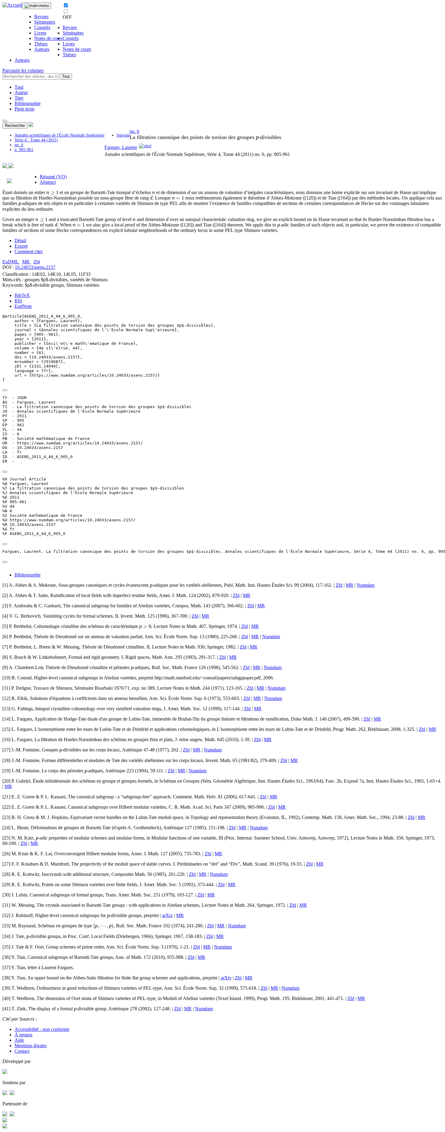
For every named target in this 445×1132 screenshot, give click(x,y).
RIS (18, 300)
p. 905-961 (24, 149)
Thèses (41, 43)
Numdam (365, 585)
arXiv (167, 915)
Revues (41, 16)
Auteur (21, 92)
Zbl (36, 261)
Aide (19, 1040)
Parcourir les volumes (23, 70)
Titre (19, 98)
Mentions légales (31, 1045)
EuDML (11, 261)
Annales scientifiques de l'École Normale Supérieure (59, 135)
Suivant (123, 135)
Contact (22, 1051)
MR (26, 261)
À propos (23, 1034)
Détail (20, 240)
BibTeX (22, 295)
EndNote (23, 306)
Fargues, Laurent (120, 147)
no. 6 (19, 145)
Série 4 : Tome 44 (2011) (36, 140)
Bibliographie (28, 103)
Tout (66, 76)
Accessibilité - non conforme (42, 1029)
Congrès (42, 27)
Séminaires (44, 22)
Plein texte (25, 108)
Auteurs (41, 49)
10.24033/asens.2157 (35, 267)
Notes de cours (48, 38)
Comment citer (29, 251)
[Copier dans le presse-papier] (4, 390)
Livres (40, 32)
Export (21, 246)
